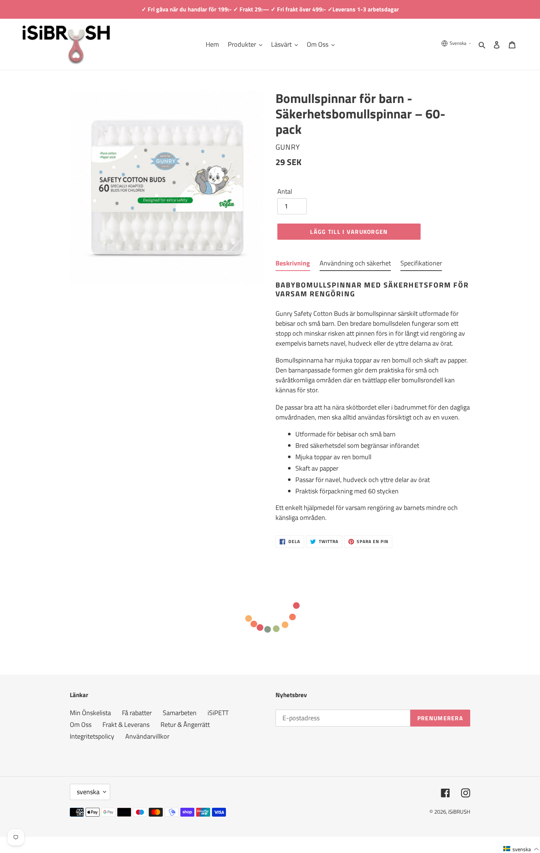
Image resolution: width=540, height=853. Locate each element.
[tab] (293, 264)
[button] (521, 849)
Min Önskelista (90, 713)
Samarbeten (180, 713)
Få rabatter (137, 713)
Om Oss (80, 724)
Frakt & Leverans (126, 724)
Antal (284, 191)
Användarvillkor (147, 736)
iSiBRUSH (459, 811)
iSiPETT (218, 713)
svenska (88, 792)
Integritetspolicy (92, 736)
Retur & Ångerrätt (185, 724)
